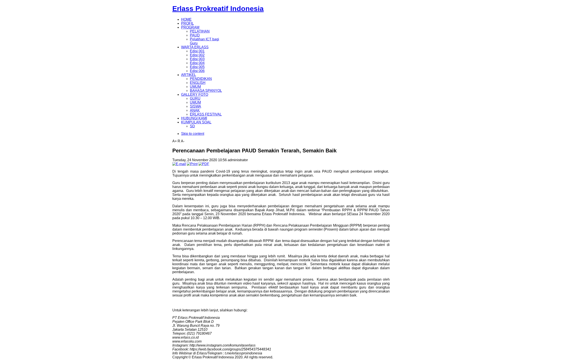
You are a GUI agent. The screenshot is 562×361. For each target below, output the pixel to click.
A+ (174, 141)
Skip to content (192, 133)
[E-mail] (179, 164)
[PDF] (203, 164)
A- (182, 141)
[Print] (192, 164)
